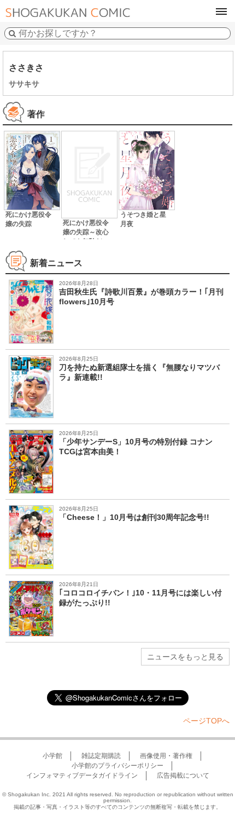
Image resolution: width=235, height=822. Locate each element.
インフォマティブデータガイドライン (82, 775)
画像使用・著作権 (166, 756)
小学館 (52, 756)
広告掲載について (183, 775)
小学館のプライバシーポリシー (117, 765)
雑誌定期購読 (101, 756)
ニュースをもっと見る (185, 656)
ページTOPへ (206, 720)
